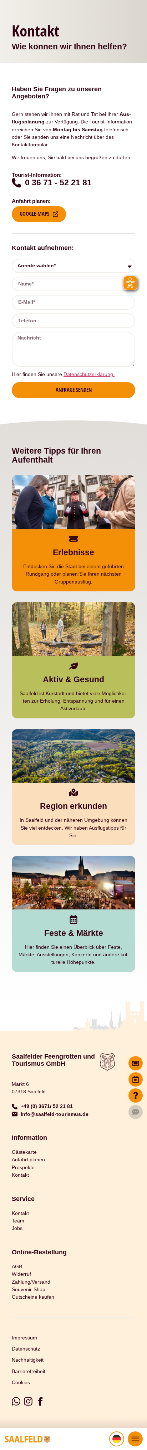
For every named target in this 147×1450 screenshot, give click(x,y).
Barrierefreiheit (28, 1371)
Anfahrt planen (28, 1159)
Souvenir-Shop (28, 1289)
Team (18, 1221)
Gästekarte (24, 1152)
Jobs (17, 1228)
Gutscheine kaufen (33, 1297)
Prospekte (23, 1167)
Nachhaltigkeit (28, 1360)
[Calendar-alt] (135, 1079)
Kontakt (20, 1175)
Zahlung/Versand (31, 1282)
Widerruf (21, 1274)
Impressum (24, 1338)
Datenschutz (26, 1349)
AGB (17, 1266)
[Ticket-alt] (135, 1063)
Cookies (21, 1382)
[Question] (135, 1095)
